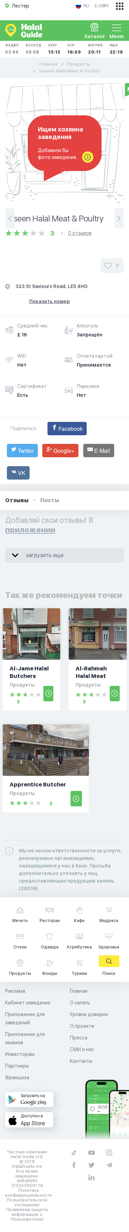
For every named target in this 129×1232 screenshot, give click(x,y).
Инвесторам (19, 1054)
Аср (74, 49)
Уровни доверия (89, 1014)
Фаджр (12, 49)
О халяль (80, 1002)
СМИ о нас (82, 1049)
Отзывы (17, 500)
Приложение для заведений (25, 1018)
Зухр (54, 49)
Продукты (78, 64)
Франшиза (17, 1077)
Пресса (78, 1037)
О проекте (82, 1026)
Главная (48, 64)
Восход (33, 49)
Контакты (81, 1061)
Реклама (15, 991)
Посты (49, 500)
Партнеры (17, 1066)
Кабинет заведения (27, 1002)
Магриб (95, 49)
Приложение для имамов (25, 1038)
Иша (116, 49)
